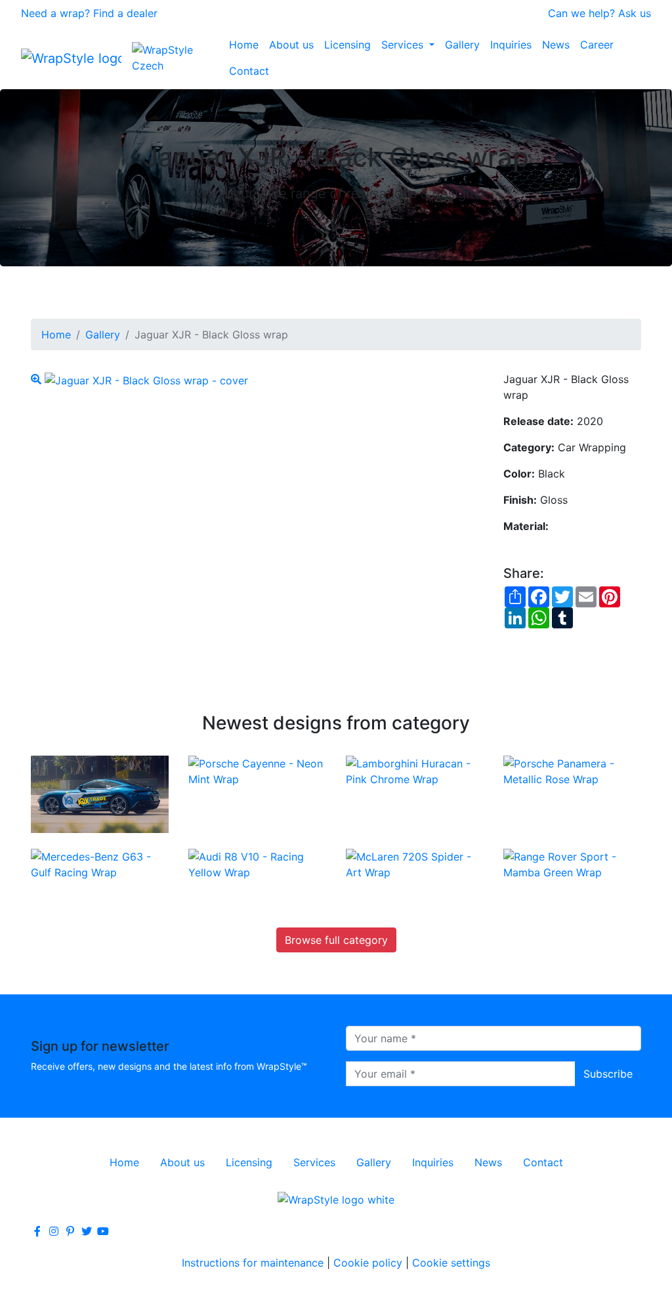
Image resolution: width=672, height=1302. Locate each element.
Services (404, 44)
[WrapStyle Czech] (178, 57)
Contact (249, 70)
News (556, 44)
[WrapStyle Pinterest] (70, 1231)
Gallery (462, 44)
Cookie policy (367, 1262)
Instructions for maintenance (253, 1262)
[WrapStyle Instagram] (53, 1231)
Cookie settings (451, 1262)
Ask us (634, 13)
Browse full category (336, 939)
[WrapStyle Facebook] (37, 1231)
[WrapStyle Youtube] (103, 1231)
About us (291, 44)
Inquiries (511, 44)
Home (244, 44)
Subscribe (608, 1073)
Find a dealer (125, 13)
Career (597, 44)
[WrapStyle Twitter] (86, 1231)
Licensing (347, 44)
